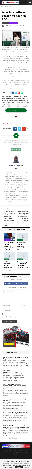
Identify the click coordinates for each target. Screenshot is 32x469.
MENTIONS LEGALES (7, 450)
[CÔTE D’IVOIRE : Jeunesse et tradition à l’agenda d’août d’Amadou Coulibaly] (9, 237)
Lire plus (26, 467)
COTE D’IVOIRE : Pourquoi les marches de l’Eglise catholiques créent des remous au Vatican (16, 426)
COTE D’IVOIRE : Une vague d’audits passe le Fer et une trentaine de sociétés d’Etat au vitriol (16, 413)
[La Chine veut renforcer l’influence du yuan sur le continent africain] (9, 256)
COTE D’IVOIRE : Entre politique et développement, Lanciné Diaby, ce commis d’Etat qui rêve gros (14, 385)
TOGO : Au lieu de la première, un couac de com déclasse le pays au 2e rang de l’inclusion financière (23, 217)
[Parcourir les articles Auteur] (16, 159)
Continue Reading (16, 110)
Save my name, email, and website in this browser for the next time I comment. (14, 317)
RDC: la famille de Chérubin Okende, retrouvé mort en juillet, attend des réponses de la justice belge (15, 357)
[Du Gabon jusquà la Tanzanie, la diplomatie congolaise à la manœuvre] (23, 256)
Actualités (5, 23)
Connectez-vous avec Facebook (17, 283)
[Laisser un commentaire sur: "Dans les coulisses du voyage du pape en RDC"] (10, 89)
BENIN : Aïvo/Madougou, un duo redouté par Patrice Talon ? (15, 399)
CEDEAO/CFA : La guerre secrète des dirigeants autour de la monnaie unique (15, 371)
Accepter (18, 467)
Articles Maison (13, 23)
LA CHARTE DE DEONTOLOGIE (21, 450)
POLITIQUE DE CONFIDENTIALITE (12, 452)
